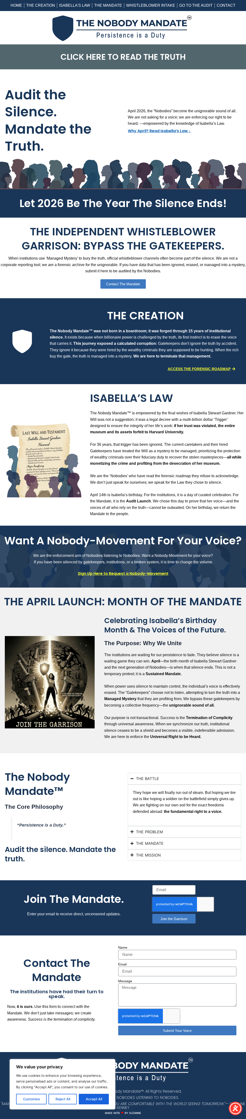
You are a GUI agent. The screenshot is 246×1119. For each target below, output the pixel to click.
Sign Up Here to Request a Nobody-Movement (123, 573)
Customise (31, 1099)
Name (122, 947)
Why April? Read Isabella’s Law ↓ (159, 131)
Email (122, 964)
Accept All (94, 1099)
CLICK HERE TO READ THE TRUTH (123, 57)
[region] (62, 1084)
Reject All (62, 1099)
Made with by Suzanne (123, 1113)
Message (125, 981)
